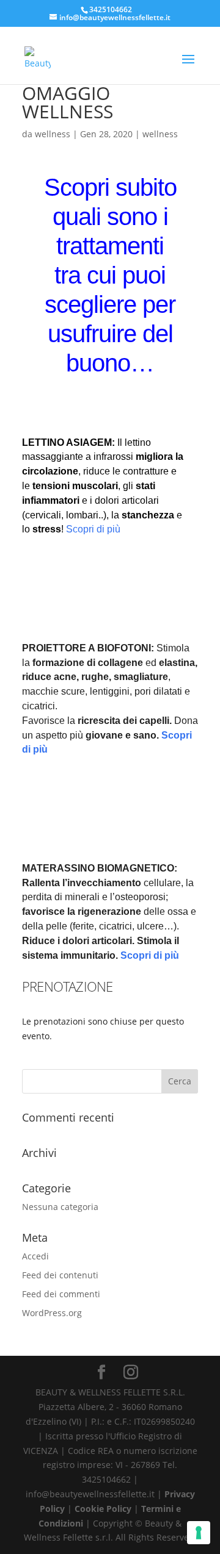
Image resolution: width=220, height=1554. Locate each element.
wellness (52, 134)
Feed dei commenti (61, 1294)
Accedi (35, 1256)
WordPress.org (52, 1313)
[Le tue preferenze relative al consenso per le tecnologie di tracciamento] (198, 1532)
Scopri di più (93, 529)
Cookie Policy (104, 1508)
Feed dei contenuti (60, 1275)
